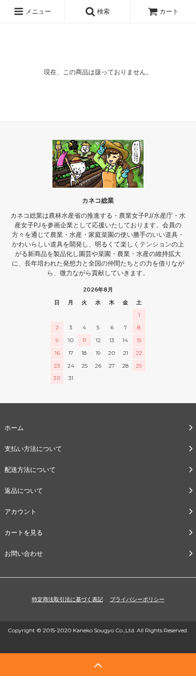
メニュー (37, 11)
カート (169, 11)
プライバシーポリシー (137, 599)
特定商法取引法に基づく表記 (67, 599)
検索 (102, 11)
